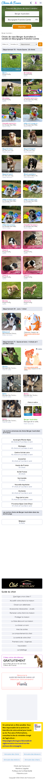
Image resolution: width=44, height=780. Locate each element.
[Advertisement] (22, 553)
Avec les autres (22, 629)
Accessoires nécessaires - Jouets (22, 609)
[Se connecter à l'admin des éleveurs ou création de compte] (36, 2)
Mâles (5, 44)
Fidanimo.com (22, 773)
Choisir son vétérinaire (22, 605)
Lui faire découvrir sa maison (22, 621)
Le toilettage (22, 650)
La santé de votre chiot (22, 637)
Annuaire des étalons (12, 760)
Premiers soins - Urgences (22, 642)
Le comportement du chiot (22, 633)
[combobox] (22, 13)
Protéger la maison (22, 617)
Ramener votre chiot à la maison (22, 613)
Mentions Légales (22, 768)
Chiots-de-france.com (22, 766)
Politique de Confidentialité (22, 771)
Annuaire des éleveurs (32, 754)
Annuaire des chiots (11, 754)
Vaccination (22, 646)
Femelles (14, 44)
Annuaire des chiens (32, 760)
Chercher (22, 27)
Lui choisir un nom (22, 625)
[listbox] (36, 19)
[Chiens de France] (11, 2)
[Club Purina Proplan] (22, 583)
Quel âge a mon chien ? (22, 596)
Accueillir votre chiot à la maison (22, 601)
